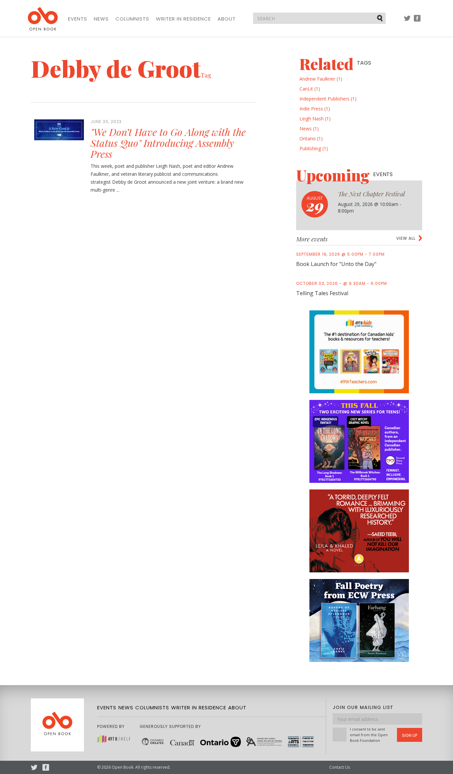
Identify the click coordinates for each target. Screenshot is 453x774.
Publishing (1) (313, 148)
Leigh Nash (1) (315, 118)
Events (77, 19)
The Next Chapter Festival (371, 194)
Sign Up (409, 735)
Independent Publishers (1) (327, 99)
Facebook (417, 21)
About (227, 19)
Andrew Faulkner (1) (320, 79)
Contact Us (339, 767)
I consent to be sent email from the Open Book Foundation (369, 735)
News (101, 19)
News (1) (309, 128)
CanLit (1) (309, 89)
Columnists (132, 19)
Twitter (407, 21)
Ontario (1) (311, 138)
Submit (380, 18)
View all (406, 238)
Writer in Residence (183, 19)
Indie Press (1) (314, 108)
